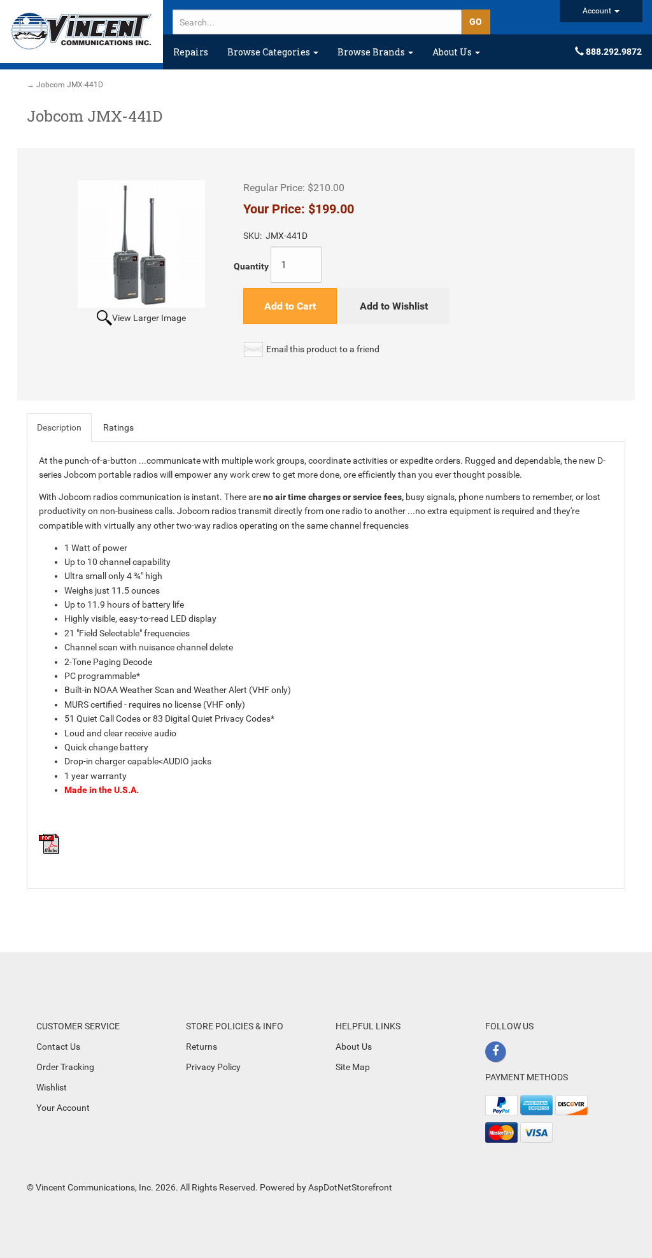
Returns (201, 1046)
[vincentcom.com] (81, 31)
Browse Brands (372, 52)
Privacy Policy (213, 1067)
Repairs (190, 52)
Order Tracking (65, 1067)
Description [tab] (59, 427)
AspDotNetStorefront (350, 1187)
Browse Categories (269, 52)
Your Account (63, 1108)
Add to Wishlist (394, 306)
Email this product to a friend (322, 349)
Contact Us (58, 1046)
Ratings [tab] (118, 427)
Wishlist (51, 1087)
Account (598, 10)
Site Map (353, 1067)
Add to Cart (290, 306)
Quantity (251, 266)
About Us (453, 52)
